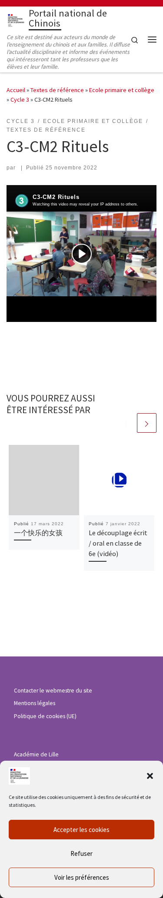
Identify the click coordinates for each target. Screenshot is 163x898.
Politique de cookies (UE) (45, 716)
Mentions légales (34, 703)
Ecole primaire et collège (121, 90)
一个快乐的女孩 (38, 532)
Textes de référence (57, 90)
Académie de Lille (36, 754)
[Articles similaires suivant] (146, 423)
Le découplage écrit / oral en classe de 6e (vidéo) (118, 543)
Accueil (16, 90)
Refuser (81, 853)
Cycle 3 (19, 99)
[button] (150, 776)
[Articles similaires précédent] (126, 423)
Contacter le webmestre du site (53, 690)
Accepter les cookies (81, 829)
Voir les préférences (81, 877)
